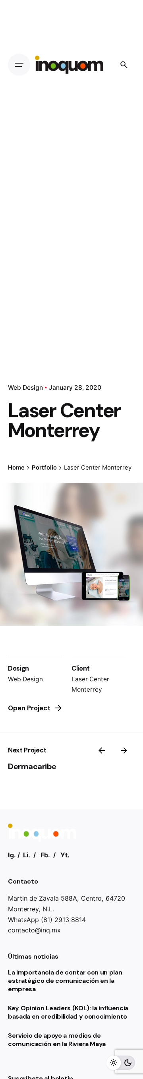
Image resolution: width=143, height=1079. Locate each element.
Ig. (12, 855)
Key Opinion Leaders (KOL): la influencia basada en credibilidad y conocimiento (68, 1012)
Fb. (45, 855)
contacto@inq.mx (34, 930)
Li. (26, 855)
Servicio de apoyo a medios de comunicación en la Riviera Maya (57, 1039)
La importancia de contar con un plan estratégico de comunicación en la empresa (65, 980)
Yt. (65, 855)
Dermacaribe (32, 766)
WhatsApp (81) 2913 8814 (47, 920)
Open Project (29, 708)
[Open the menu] (19, 65)
